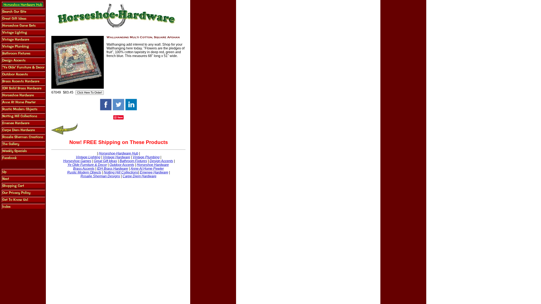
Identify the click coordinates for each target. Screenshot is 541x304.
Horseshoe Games (77, 161)
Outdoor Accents (121, 165)
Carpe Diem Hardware (139, 176)
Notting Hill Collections (121, 172)
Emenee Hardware (154, 172)
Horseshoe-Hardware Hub (118, 153)
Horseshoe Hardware (153, 165)
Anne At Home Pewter (147, 168)
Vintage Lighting (88, 157)
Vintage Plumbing (146, 157)
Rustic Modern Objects (84, 172)
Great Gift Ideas (105, 161)
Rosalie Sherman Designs (100, 176)
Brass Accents (83, 168)
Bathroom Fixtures (133, 161)
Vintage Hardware (116, 157)
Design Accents (161, 161)
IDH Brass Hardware (112, 168)
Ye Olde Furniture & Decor (87, 165)
